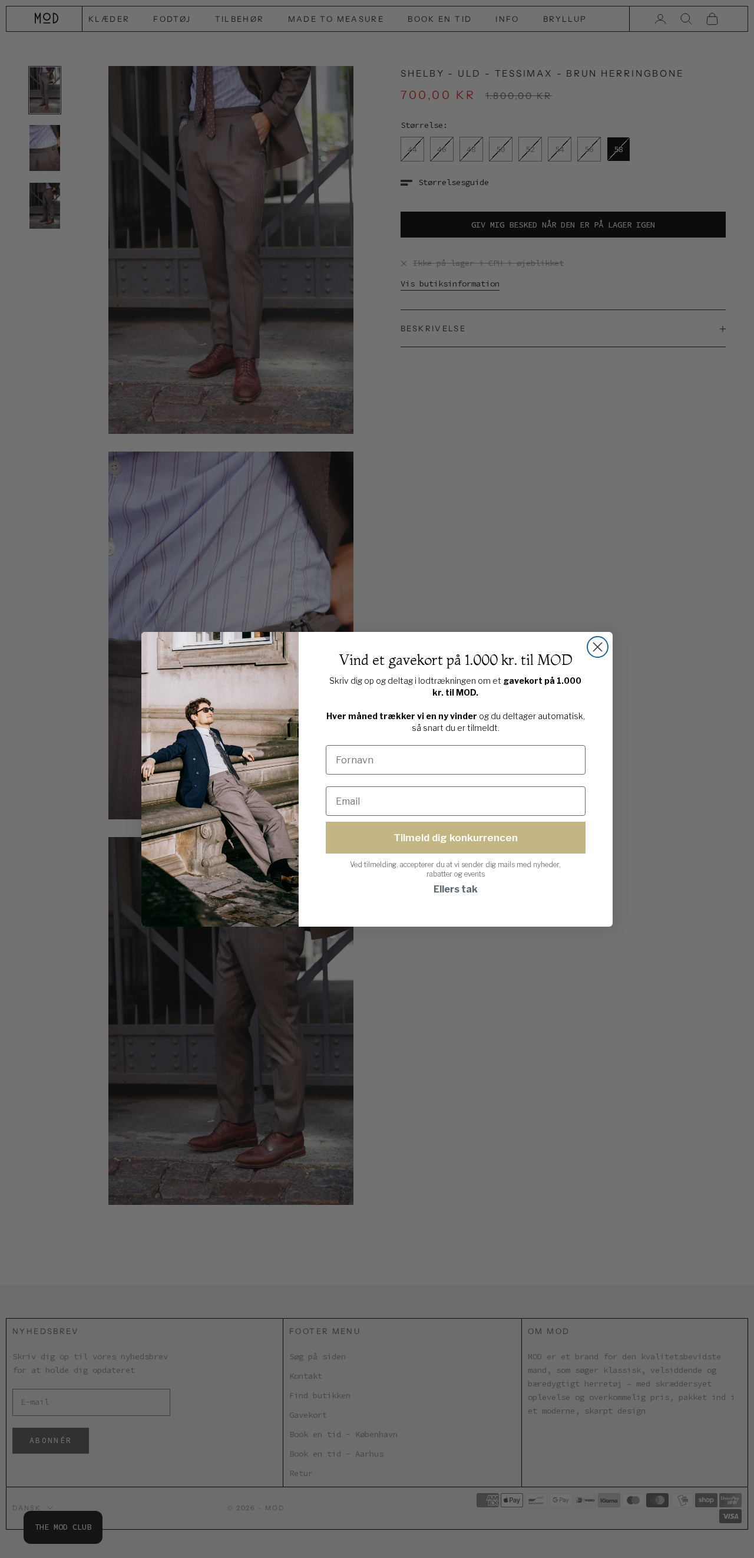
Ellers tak (456, 889)
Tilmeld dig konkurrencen (455, 838)
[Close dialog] (597, 647)
